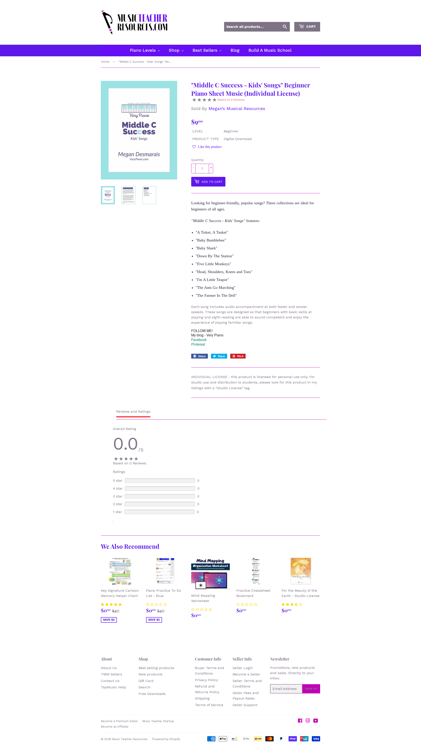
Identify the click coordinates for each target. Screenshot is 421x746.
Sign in (280, 16)
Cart (310, 26)
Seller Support (245, 705)
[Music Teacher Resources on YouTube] (315, 721)
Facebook (199, 339)
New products (150, 674)
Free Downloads (152, 694)
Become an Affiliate (114, 726)
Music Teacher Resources (130, 739)
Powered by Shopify (166, 739)
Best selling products (156, 668)
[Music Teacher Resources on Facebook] (300, 721)
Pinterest (198, 344)
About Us (109, 668)
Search (144, 687)
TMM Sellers (111, 674)
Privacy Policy (206, 680)
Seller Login (243, 668)
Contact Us (110, 681)
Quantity (197, 160)
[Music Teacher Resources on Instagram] (308, 721)
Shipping (202, 698)
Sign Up (311, 688)
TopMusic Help (113, 687)
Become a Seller (246, 674)
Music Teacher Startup (158, 721)
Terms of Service (209, 705)
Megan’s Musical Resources (237, 108)
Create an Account (306, 16)
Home (105, 61)
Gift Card (146, 681)
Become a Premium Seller (119, 721)
